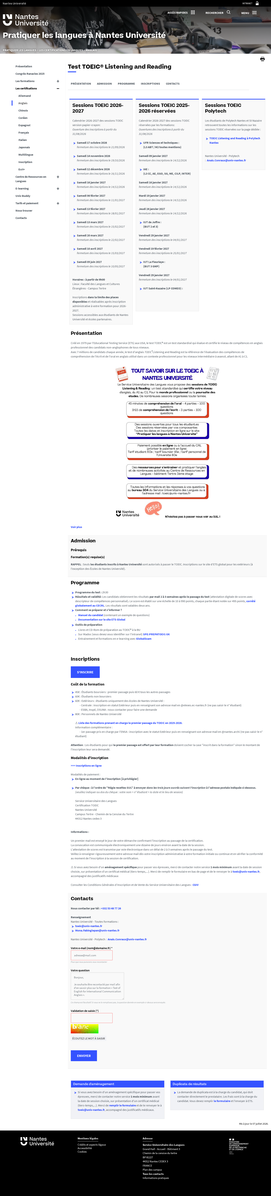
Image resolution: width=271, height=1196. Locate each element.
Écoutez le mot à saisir (88, 1038)
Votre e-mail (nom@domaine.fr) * (91, 948)
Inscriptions (150, 83)
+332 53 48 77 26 (111, 908)
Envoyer (84, 1056)
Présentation (81, 83)
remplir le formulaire (122, 1105)
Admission (104, 83)
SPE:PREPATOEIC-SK (156, 634)
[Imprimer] (262, 59)
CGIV (196, 885)
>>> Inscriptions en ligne (86, 765)
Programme (126, 83)
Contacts (173, 83)
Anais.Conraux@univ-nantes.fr (226, 160)
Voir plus (76, 527)
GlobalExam (144, 638)
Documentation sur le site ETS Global (101, 619)
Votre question (80, 970)
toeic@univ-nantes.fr (246, 871)
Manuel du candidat (90, 615)
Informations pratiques (156, 1178)
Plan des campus (152, 1169)
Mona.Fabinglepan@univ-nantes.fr (97, 930)
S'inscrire (85, 672)
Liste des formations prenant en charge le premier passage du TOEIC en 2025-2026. (130, 723)
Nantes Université (14, 3)
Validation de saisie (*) (85, 1011)
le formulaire (222, 1101)
